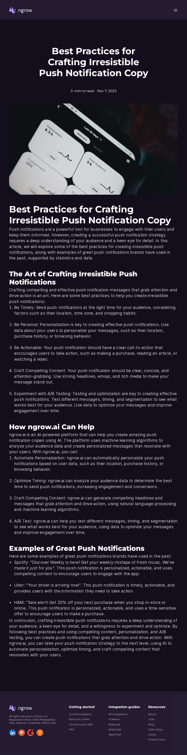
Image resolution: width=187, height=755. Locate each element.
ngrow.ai (44, 427)
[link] (20, 10)
